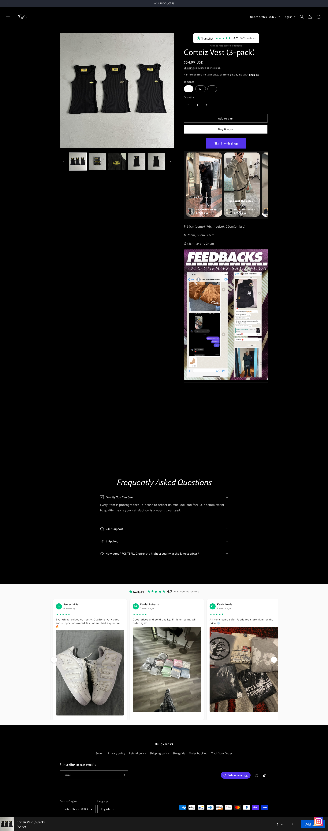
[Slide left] (64, 161)
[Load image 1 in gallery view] (78, 161)
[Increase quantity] (296, 824)
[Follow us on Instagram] (318, 821)
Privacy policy (116, 753)
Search (100, 753)
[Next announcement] (320, 3)
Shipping (189, 67)
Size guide (179, 753)
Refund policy (137, 753)
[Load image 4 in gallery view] (136, 161)
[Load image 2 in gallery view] (97, 161)
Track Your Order (221, 753)
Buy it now (225, 129)
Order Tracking (198, 753)
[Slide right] (170, 161)
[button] (8, 17)
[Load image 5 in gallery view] (156, 161)
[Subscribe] (123, 774)
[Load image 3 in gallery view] (117, 161)
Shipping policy (159, 753)
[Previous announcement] (7, 3)
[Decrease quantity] (288, 824)
